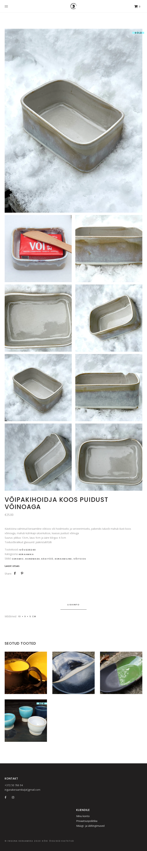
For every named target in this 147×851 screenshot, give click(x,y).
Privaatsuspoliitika (86, 821)
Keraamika (26, 554)
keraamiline (63, 558)
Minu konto (83, 816)
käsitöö (47, 558)
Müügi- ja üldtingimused (90, 825)
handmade (32, 558)
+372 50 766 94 (14, 785)
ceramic (18, 558)
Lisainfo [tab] (73, 604)
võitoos (80, 558)
